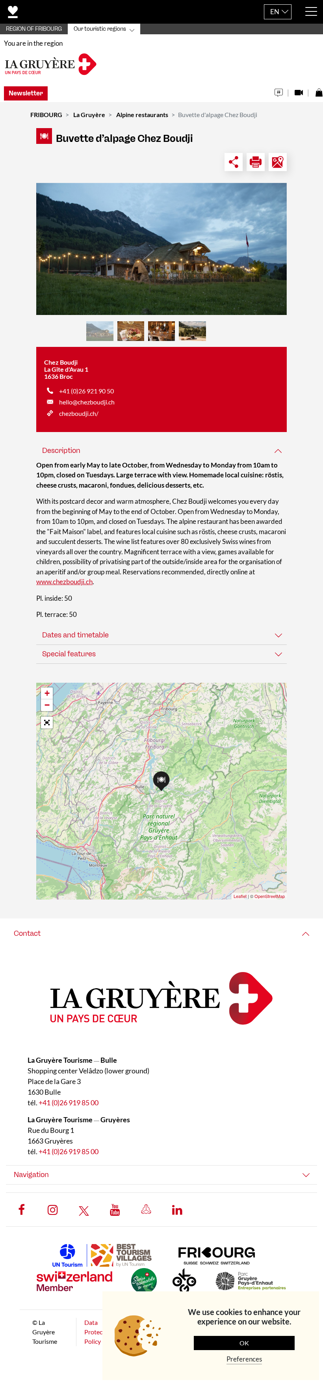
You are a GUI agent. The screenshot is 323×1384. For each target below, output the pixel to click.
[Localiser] (278, 162)
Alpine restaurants (142, 114)
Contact (27, 933)
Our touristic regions (100, 29)
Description (61, 450)
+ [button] (47, 693)
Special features (69, 654)
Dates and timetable (75, 635)
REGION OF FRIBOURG (34, 29)
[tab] (161, 450)
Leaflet (240, 896)
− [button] (47, 705)
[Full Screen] (47, 722)
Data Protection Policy (98, 1332)
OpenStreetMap (269, 896)
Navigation (31, 1174)
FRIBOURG (46, 114)
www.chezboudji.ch (64, 581)
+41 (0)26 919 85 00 (68, 1102)
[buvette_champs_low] (161, 249)
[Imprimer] (256, 162)
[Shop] (319, 90)
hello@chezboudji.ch (87, 402)
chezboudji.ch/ (78, 413)
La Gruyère (89, 114)
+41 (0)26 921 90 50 (86, 391)
